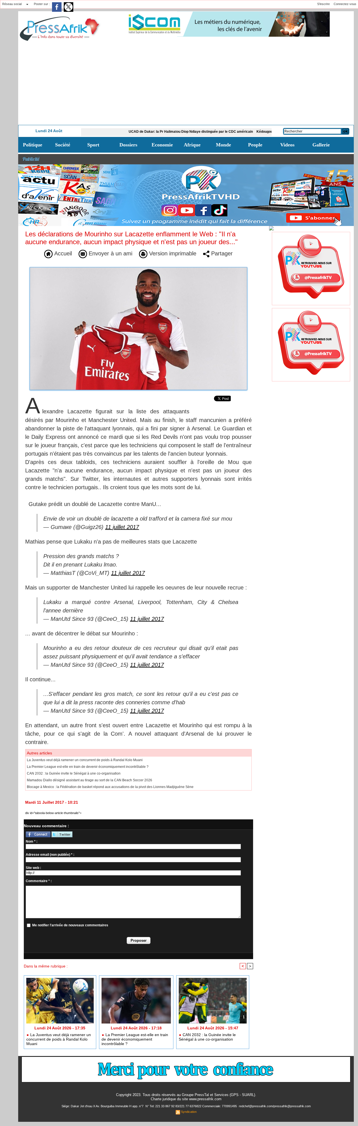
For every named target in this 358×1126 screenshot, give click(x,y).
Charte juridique (163, 1099)
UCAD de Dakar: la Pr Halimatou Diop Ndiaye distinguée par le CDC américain (158, 132)
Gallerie (321, 145)
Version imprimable (171, 253)
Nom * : (31, 841)
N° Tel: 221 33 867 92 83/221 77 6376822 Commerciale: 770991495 (191, 1106)
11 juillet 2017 (122, 527)
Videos (287, 145)
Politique (32, 145)
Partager (221, 253)
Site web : (33, 868)
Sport (93, 145)
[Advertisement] (186, 83)
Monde (223, 145)
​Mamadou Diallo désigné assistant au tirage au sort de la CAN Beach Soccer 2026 (89, 780)
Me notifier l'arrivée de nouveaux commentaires (70, 925)
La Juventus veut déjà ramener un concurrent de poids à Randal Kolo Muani (85, 760)
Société (62, 145)
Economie (162, 145)
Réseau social (12, 4)
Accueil (62, 253)
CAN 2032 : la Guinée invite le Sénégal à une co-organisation (74, 773)
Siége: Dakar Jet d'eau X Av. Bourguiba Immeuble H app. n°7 (103, 1106)
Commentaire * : (39, 881)
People (255, 145)
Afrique (192, 145)
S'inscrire (323, 4)
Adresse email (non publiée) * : (50, 855)
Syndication (189, 1111)
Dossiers (128, 145)
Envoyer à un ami (109, 253)
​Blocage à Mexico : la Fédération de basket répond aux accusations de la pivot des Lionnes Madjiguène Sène (110, 787)
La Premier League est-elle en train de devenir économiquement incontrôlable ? (88, 767)
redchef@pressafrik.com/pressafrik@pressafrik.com (275, 1106)
